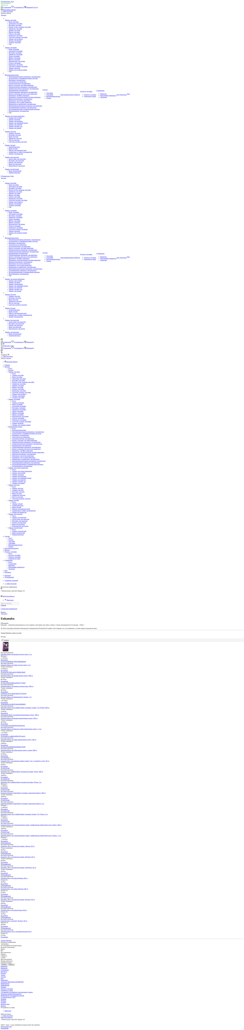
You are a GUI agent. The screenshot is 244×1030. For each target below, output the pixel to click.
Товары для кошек (18, 402)
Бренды (3, 1006)
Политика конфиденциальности (11, 994)
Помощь (3, 987)
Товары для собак (18, 375)
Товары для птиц (17, 488)
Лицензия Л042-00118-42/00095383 (12, 982)
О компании (12, 564)
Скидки (10, 540)
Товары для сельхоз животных (22, 471)
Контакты (4, 971)
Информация (5, 983)
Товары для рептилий (19, 531)
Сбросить (11, 964)
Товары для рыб (17, 504)
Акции (3, 975)
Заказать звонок (6, 358)
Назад (10, 368)
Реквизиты (4, 980)
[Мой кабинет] (2, 340)
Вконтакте (10, 600)
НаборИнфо (5, 1028)
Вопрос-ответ (5, 1004)
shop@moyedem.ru (8, 596)
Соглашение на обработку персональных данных (17, 992)
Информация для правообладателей (12, 995)
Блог (2, 978)
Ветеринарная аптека (19, 430)
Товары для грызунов (19, 517)
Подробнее (4, 660)
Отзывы (3, 1002)
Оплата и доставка (14, 555)
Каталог (11, 370)
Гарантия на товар (7, 990)
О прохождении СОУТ (8, 997)
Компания (4, 966)
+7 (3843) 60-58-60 (7, 11)
